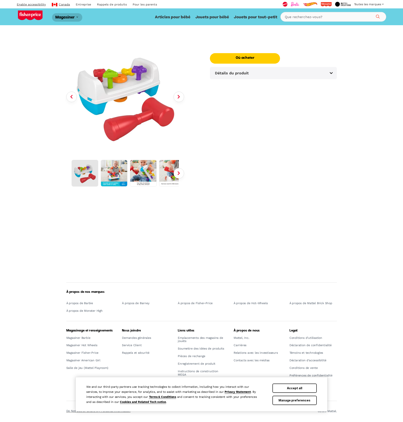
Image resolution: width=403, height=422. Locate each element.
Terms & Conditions (162, 396)
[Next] (179, 97)
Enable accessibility (31, 4)
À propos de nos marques (85, 292)
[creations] (342, 4)
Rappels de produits (112, 4)
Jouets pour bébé (212, 16)
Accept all (294, 388)
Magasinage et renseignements (89, 330)
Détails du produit (232, 73)
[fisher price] (326, 4)
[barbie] (295, 4)
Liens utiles (186, 330)
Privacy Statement (238, 391)
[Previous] (71, 97)
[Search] (377, 16)
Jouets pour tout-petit (255, 16)
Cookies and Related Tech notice (143, 402)
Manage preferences (294, 400)
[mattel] (285, 4)
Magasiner (65, 17)
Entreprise (83, 4)
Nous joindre (131, 330)
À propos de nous (247, 330)
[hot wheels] (310, 4)
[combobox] (333, 17)
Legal (293, 330)
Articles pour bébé (172, 16)
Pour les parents (145, 4)
